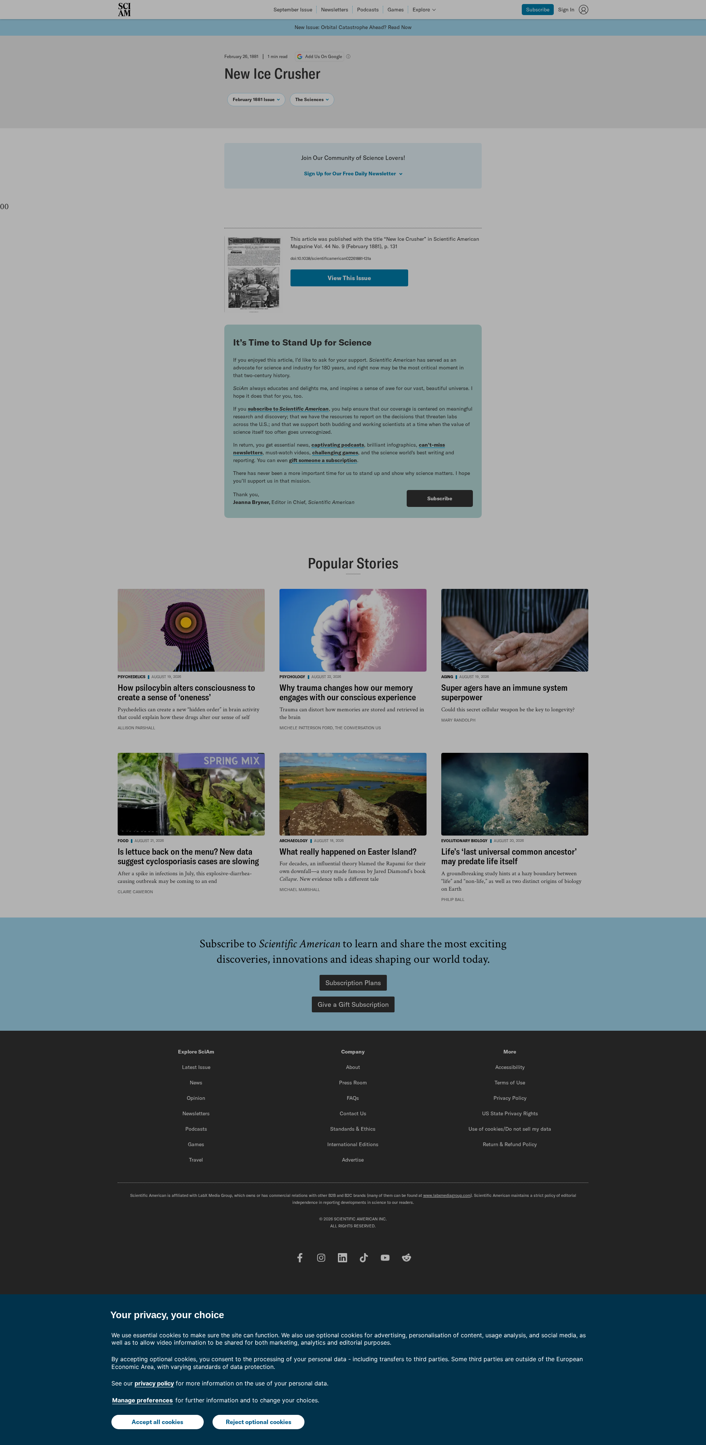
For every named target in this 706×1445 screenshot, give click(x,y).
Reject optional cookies (258, 1422)
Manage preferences (142, 1400)
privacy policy (154, 1383)
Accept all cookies (157, 1422)
